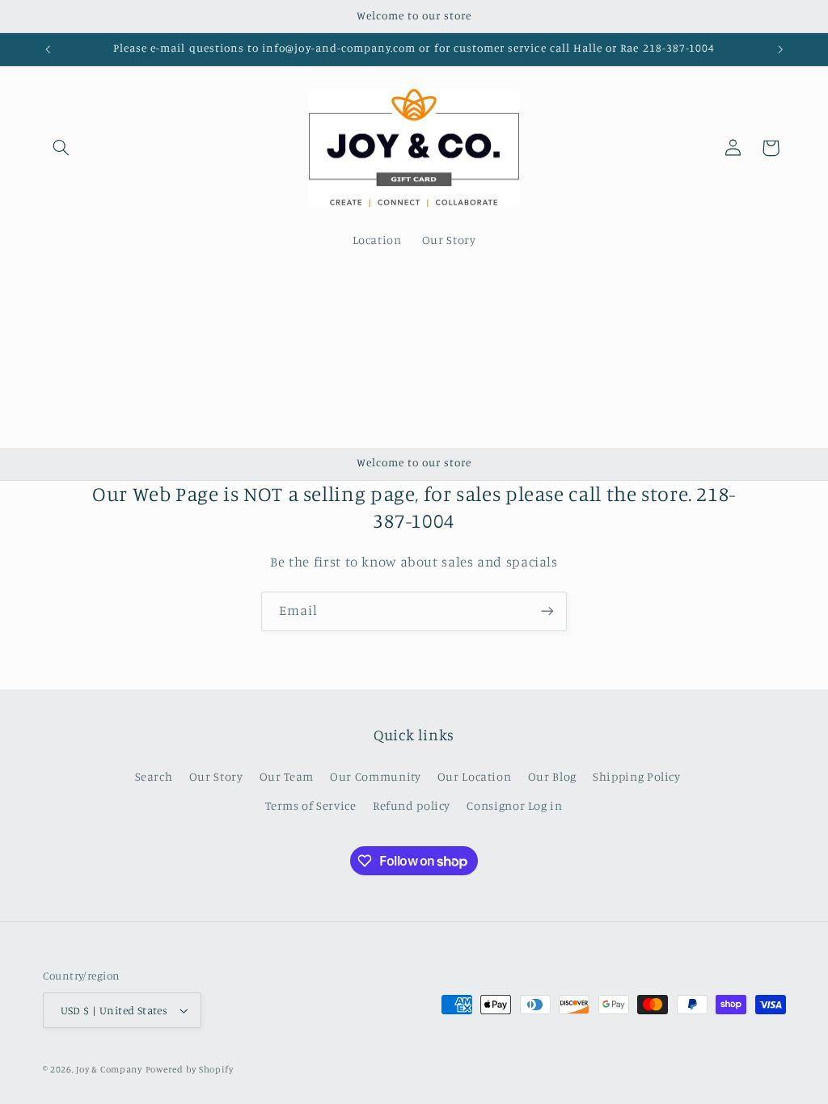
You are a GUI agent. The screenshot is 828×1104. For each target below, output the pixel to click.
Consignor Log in (514, 805)
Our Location (474, 776)
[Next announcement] (780, 49)
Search (154, 776)
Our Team (287, 776)
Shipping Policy (636, 776)
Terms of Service (310, 805)
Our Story (216, 776)
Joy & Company (109, 1069)
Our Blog (552, 776)
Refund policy (411, 805)
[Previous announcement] (47, 49)
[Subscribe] (547, 611)
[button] (61, 147)
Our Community (375, 776)
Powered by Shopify (190, 1069)
